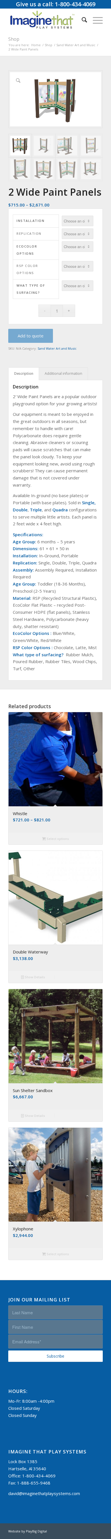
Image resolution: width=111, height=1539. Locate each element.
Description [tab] (23, 373)
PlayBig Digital (36, 1531)
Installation (30, 220)
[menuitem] (81, 19)
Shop (13, 39)
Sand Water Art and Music (57, 348)
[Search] (81, 19)
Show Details (34, 977)
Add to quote (31, 336)
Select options (57, 839)
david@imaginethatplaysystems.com (44, 1493)
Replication (29, 233)
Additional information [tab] (63, 373)
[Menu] (95, 19)
